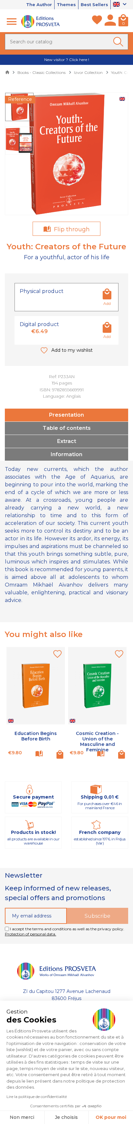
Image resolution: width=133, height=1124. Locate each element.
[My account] (110, 21)
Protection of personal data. (30, 934)
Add (107, 303)
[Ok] (119, 42)
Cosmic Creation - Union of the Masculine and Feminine (97, 741)
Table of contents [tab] (67, 428)
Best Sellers (94, 4)
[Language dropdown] (120, 5)
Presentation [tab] (66, 415)
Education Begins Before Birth (36, 736)
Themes (66, 4)
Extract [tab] (66, 441)
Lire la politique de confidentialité (36, 1096)
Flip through (71, 229)
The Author (39, 4)
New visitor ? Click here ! (66, 59)
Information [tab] (66, 454)
